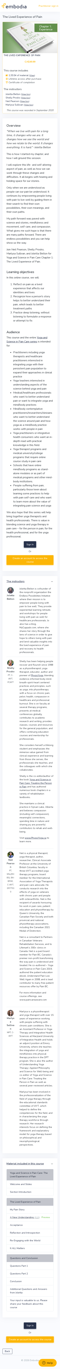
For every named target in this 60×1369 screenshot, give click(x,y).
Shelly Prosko (18, 97)
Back (7, 1351)
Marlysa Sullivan (19, 104)
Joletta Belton (18, 94)
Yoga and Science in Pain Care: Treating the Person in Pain (36, 783)
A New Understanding (25, 1217)
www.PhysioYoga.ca (35, 838)
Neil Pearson (17, 101)
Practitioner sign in (48, 6)
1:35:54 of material (21, 75)
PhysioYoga (37, 675)
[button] (52, 581)
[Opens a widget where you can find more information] (47, 1363)
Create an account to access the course (30, 560)
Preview (46, 1217)
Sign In (30, 544)
